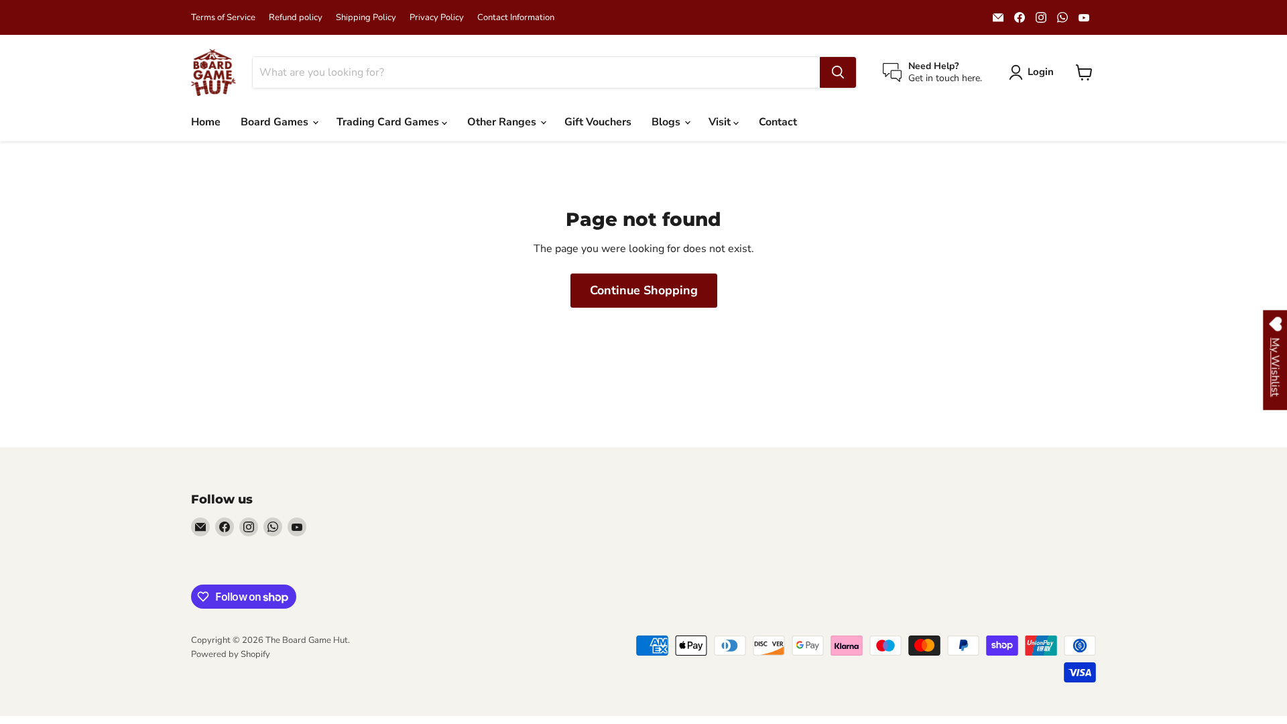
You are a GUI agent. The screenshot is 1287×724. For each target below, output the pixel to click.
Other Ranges (503, 122)
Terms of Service (223, 18)
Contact (778, 122)
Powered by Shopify (230, 654)
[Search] (838, 72)
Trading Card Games (389, 122)
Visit (721, 122)
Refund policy (295, 18)
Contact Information (515, 18)
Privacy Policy (437, 18)
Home (206, 122)
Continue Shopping (644, 290)
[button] (1034, 72)
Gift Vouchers (597, 122)
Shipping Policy (366, 18)
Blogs (667, 122)
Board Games (276, 122)
